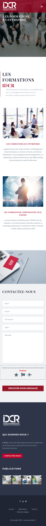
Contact (34, 509)
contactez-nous (12, 456)
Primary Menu (42, 6)
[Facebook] (20, 501)
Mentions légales (23, 512)
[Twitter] (26, 501)
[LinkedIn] (23, 501)
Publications (22, 509)
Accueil (11, 509)
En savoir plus (23, 171)
